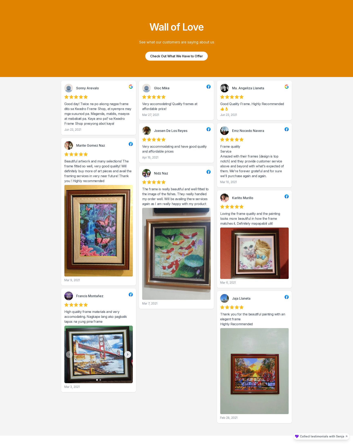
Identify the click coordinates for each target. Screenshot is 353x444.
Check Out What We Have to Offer (176, 56)
